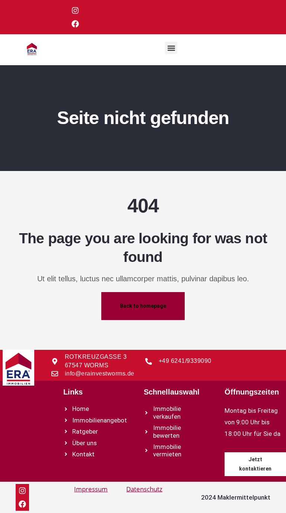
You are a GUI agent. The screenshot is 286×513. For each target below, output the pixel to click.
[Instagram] (75, 10)
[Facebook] (75, 24)
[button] (171, 48)
